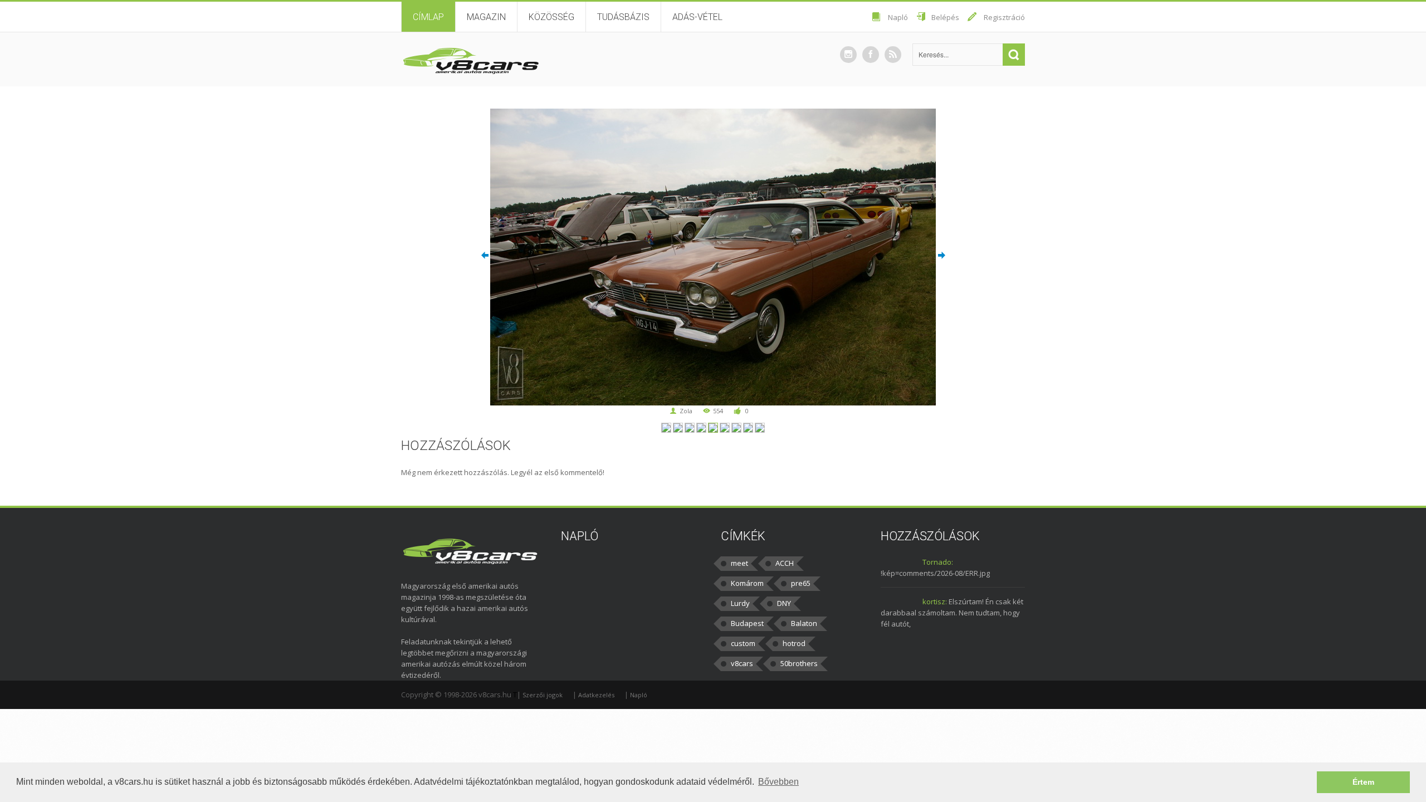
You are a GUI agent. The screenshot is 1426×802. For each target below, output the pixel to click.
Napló (898, 17)
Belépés (945, 17)
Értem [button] (1363, 781)
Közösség (551, 17)
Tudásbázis (623, 17)
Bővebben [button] (778, 781)
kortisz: (934, 601)
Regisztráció (1004, 17)
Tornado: (937, 562)
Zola (686, 411)
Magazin (486, 17)
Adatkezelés (596, 695)
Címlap (428, 17)
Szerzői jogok (542, 695)
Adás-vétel (697, 17)
